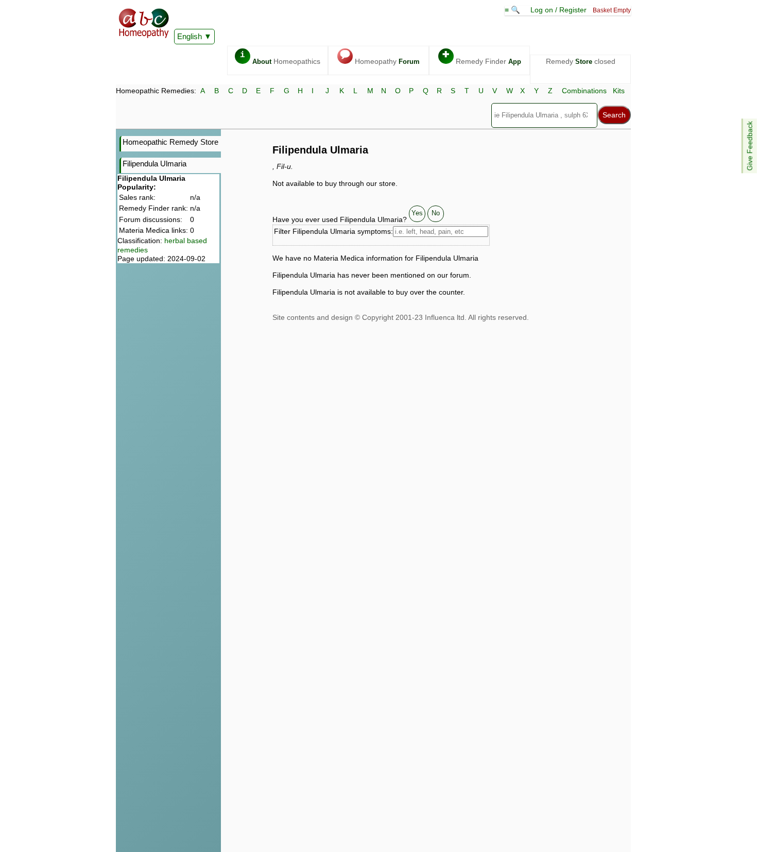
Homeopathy (380, 57)
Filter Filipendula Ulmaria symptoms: (333, 231)
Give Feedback (750, 146)
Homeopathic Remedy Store (170, 142)
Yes (417, 213)
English (189, 36)
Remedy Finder (481, 57)
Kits (619, 91)
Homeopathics (280, 57)
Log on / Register (558, 10)
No (436, 213)
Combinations (584, 91)
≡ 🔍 (513, 10)
